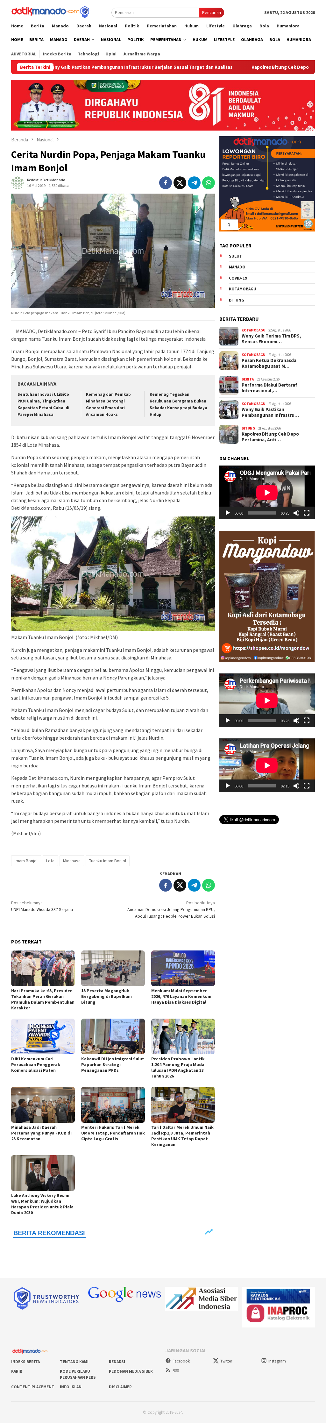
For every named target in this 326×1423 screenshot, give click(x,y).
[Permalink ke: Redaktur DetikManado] (17, 182)
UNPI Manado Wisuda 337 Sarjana (42, 906)
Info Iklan (71, 1387)
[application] (267, 492)
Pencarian (211, 12)
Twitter (226, 1361)
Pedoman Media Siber (131, 1371)
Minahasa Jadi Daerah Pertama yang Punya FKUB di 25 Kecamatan (41, 1133)
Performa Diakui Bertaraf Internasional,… (269, 388)
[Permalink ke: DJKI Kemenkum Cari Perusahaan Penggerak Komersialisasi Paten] (43, 1036)
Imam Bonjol (26, 861)
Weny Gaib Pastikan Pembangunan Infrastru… (270, 412)
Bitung (236, 300)
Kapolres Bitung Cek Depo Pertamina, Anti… (270, 437)
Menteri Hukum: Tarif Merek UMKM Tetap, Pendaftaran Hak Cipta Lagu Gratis (113, 1133)
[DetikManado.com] (51, 12)
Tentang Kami (74, 1361)
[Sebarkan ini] (165, 182)
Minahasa (72, 861)
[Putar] (227, 513)
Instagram (277, 1361)
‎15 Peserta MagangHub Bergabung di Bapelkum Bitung (106, 996)
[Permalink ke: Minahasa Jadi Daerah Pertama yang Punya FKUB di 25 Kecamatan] (43, 1104)
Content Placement (32, 1387)
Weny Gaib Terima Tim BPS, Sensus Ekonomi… (271, 339)
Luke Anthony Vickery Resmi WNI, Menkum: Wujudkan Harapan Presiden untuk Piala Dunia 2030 (42, 1203)
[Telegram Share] (194, 182)
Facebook (181, 1361)
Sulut (235, 256)
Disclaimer (120, 1387)
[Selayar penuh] (306, 513)
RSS (176, 1370)
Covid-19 (238, 278)
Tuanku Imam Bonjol (107, 861)
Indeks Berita (25, 1361)
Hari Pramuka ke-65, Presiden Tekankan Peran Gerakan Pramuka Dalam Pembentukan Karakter (42, 999)
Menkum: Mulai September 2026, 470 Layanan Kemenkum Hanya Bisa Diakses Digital (181, 996)
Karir (16, 1371)
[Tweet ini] (180, 182)
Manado (237, 267)
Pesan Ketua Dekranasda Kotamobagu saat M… (269, 363)
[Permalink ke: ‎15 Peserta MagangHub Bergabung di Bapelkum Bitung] (113, 968)
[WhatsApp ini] (208, 182)
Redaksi (117, 1361)
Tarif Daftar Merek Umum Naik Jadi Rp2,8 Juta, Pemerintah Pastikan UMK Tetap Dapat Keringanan (182, 1135)
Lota (50, 861)
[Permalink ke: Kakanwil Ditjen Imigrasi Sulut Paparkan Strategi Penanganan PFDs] (113, 1036)
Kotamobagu (242, 289)
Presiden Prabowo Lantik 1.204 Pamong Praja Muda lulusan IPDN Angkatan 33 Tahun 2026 (178, 1067)
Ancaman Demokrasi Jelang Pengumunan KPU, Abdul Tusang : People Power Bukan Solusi (171, 909)
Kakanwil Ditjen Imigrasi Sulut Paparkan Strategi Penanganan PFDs (112, 1064)
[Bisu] (296, 513)
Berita (248, 379)
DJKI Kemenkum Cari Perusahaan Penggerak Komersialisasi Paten (35, 1064)
